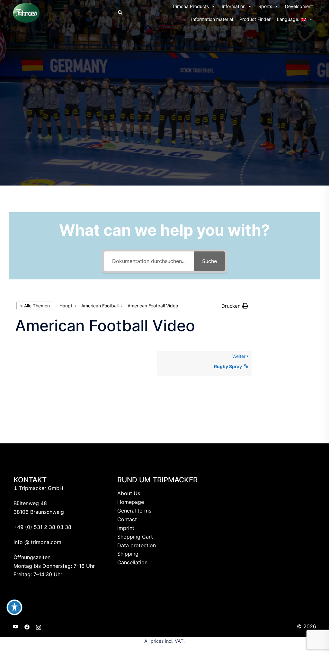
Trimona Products (190, 6)
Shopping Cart (135, 536)
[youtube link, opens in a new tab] (15, 626)
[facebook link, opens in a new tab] (27, 626)
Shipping (127, 553)
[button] (119, 12)
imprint (125, 528)
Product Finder (255, 19)
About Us (128, 493)
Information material (212, 19)
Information (233, 6)
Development (299, 6)
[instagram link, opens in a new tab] (38, 626)
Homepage (130, 502)
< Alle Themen (35, 305)
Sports (265, 6)
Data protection (136, 545)
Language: (289, 19)
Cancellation (132, 562)
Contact (127, 519)
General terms (134, 510)
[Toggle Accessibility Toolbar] (14, 607)
